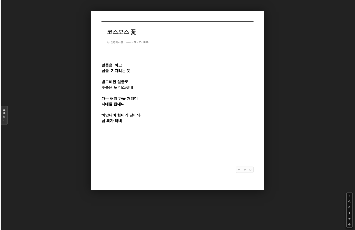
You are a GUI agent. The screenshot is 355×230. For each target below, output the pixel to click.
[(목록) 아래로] (349, 219)
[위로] (349, 213)
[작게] (349, 207)
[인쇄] (349, 224)
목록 (4, 115)
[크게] (349, 201)
